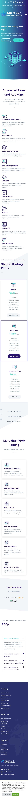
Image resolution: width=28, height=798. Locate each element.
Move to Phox (4, 731)
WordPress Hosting (6, 695)
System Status (5, 749)
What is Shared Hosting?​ (11, 638)
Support (14, 7)
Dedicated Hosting (6, 705)
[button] (14, 638)
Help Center (4, 747)
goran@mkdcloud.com (19, 5)
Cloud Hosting (5, 700)
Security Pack (4, 721)
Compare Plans (5, 693)
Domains (3, 728)
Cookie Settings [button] (7, 794)
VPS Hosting (4, 703)
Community (4, 744)
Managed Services (6, 718)
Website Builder (5, 708)
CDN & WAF (4, 723)
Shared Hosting (5, 698)
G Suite (3, 726)
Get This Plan (13, 315)
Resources (4, 752)
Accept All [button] (15, 794)
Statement (4, 754)
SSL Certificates (5, 734)
